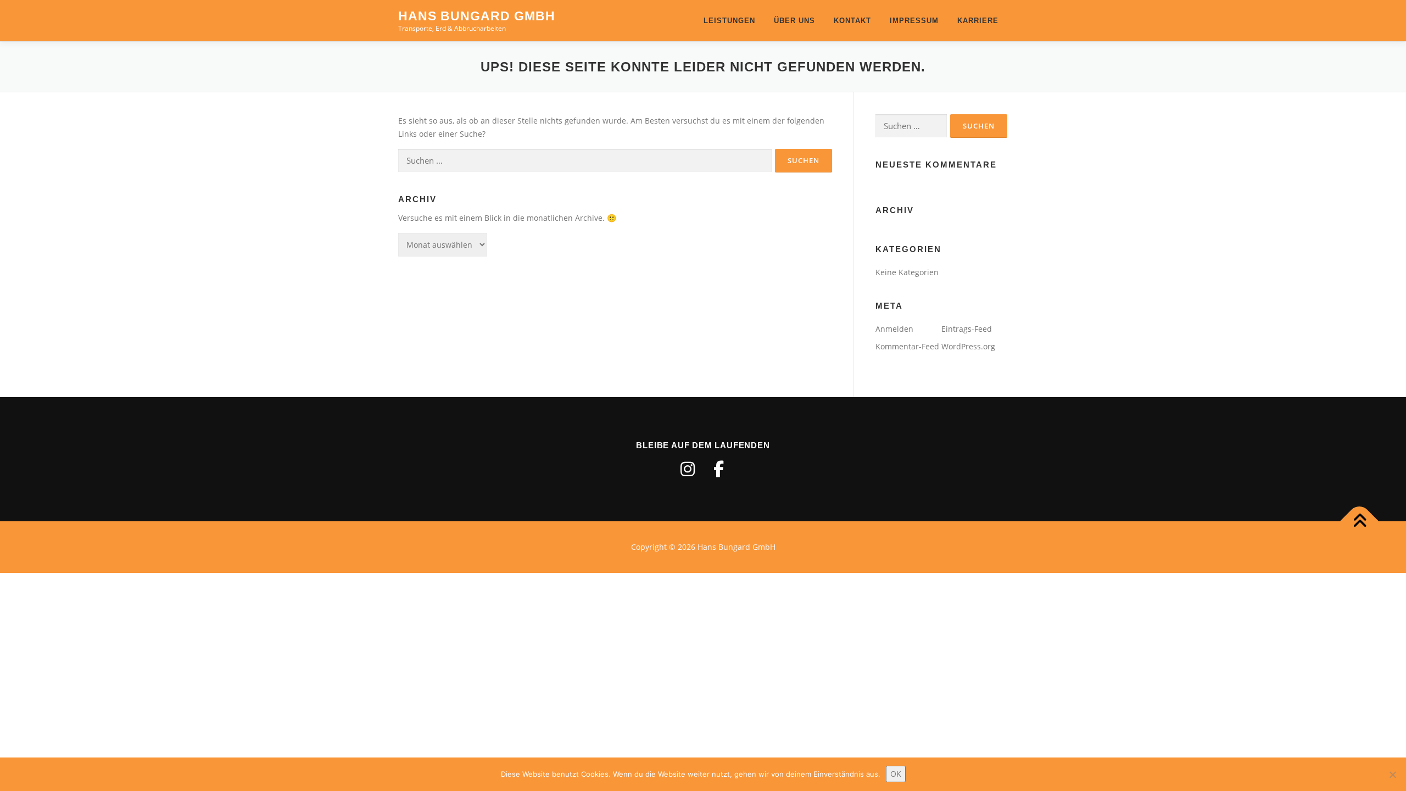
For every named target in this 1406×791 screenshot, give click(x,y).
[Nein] (1392, 774)
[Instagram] (687, 469)
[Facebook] (718, 469)
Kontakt (852, 20)
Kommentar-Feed (907, 346)
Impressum (914, 20)
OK (895, 773)
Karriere (977, 20)
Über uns (794, 20)
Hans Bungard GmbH (476, 16)
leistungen (729, 20)
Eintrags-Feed (966, 329)
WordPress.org (968, 346)
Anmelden (894, 329)
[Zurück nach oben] (1359, 521)
